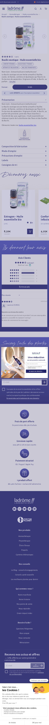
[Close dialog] (46, 348)
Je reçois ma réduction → (36, 371)
